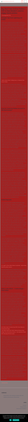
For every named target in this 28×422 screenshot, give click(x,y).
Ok (10, 420)
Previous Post (4, 382)
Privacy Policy (16, 420)
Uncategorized (5, 15)
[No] (26, 418)
